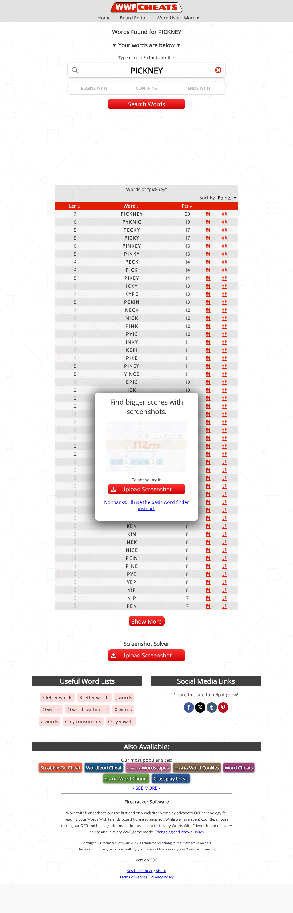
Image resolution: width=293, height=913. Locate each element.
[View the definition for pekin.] (214, 302)
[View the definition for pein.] (214, 558)
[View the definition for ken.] (214, 526)
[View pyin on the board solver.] (230, 430)
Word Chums (126, 778)
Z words (49, 721)
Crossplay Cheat (170, 778)
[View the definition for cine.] (214, 502)
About (161, 870)
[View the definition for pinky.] (214, 254)
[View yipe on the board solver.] (230, 494)
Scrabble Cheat (140, 870)
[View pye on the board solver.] (230, 574)
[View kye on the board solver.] (230, 470)
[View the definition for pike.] (214, 358)
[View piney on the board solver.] (230, 366)
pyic (132, 334)
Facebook (189, 707)
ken (132, 526)
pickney (132, 214)
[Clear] (218, 70)
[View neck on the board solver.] (230, 310)
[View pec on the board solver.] (230, 478)
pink (132, 326)
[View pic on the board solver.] (230, 486)
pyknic (132, 222)
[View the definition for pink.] (214, 326)
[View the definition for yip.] (214, 590)
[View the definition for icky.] (214, 286)
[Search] (75, 70)
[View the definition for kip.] (214, 406)
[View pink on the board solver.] (230, 326)
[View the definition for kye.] (214, 470)
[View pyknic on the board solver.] (230, 222)
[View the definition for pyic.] (214, 334)
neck (132, 310)
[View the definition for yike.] (214, 438)
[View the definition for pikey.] (214, 278)
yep (132, 582)
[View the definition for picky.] (214, 238)
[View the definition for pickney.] (214, 214)
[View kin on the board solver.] (230, 534)
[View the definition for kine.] (214, 462)
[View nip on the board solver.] (230, 598)
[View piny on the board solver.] (230, 422)
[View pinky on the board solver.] (230, 254)
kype (131, 294)
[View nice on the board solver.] (230, 550)
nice (132, 550)
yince (132, 374)
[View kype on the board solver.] (230, 294)
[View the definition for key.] (214, 454)
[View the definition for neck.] (214, 310)
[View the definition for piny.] (214, 422)
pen (132, 606)
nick (132, 318)
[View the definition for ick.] (214, 390)
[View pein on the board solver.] (230, 558)
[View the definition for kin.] (214, 534)
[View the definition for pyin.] (214, 430)
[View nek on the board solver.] (230, 542)
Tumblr (212, 707)
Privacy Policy (162, 877)
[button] (146, 17)
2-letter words (57, 697)
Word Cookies (197, 768)
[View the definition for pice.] (214, 414)
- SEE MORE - (146, 788)
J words (124, 697)
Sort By (207, 197)
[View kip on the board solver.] (230, 406)
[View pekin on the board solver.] (230, 302)
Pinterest (223, 707)
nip (131, 598)
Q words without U (88, 709)
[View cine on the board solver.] (230, 502)
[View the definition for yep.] (214, 582)
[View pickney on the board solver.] (230, 214)
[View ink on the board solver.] (230, 518)
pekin (132, 302)
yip (132, 590)
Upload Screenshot (152, 656)
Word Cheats (239, 768)
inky (132, 342)
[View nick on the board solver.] (230, 318)
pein (132, 558)
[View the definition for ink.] (214, 518)
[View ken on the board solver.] (230, 526)
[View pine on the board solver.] (230, 566)
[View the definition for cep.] (214, 446)
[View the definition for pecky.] (214, 230)
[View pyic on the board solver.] (230, 334)
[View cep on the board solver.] (230, 446)
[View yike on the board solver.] (230, 438)
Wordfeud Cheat (104, 768)
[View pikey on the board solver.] (230, 278)
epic (132, 382)
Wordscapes (148, 768)
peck (132, 262)
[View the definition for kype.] (214, 294)
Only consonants (83, 721)
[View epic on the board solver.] (230, 382)
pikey (131, 278)
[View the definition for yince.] (214, 374)
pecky (132, 230)
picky (132, 238)
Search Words (146, 104)
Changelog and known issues (179, 831)
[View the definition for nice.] (214, 550)
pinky (132, 254)
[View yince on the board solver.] (230, 374)
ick (132, 390)
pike (132, 358)
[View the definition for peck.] (214, 262)
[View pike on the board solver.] (230, 358)
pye (132, 574)
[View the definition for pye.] (214, 574)
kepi (132, 350)
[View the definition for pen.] (214, 606)
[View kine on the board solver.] (230, 462)
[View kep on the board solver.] (230, 398)
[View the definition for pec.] (214, 478)
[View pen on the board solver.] (230, 606)
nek (132, 542)
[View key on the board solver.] (230, 454)
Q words (52, 709)
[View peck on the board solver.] (230, 262)
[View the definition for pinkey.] (214, 246)
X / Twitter (200, 707)
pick (132, 270)
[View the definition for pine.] (214, 566)
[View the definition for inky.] (214, 342)
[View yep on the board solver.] (230, 582)
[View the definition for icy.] (214, 510)
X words (123, 709)
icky (132, 286)
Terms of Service (133, 877)
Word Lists (168, 18)
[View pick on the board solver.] (230, 270)
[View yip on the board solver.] (230, 590)
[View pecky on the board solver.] (230, 230)
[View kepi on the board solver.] (230, 350)
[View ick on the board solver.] (230, 390)
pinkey (131, 246)
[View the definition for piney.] (214, 366)
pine (132, 566)
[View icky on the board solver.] (230, 286)
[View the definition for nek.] (214, 542)
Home (104, 18)
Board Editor (133, 18)
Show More (147, 621)
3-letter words (94, 697)
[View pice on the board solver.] (230, 414)
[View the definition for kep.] (214, 398)
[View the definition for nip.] (214, 598)
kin (131, 534)
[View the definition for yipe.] (214, 494)
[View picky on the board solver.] (230, 238)
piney (132, 366)
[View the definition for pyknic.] (214, 222)
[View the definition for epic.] (214, 382)
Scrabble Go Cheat (60, 768)
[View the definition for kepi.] (214, 350)
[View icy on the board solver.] (230, 510)
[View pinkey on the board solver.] (230, 246)
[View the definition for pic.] (214, 486)
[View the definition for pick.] (214, 270)
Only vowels (121, 721)
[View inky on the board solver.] (230, 342)
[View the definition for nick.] (214, 318)
